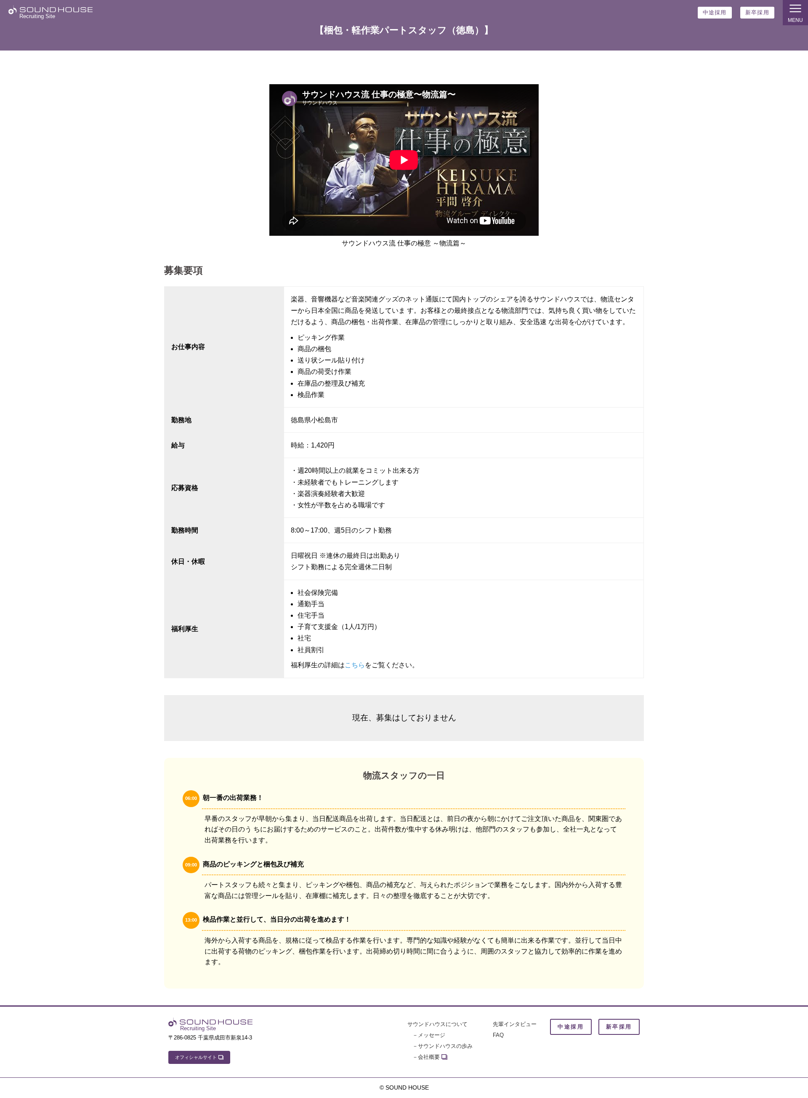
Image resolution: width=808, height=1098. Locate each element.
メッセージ (431, 1035)
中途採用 (715, 12)
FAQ (498, 1035)
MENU (795, 20)
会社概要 (429, 1057)
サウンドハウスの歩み (445, 1046)
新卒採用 (757, 12)
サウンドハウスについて (437, 1024)
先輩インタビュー (515, 1024)
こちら (355, 665)
